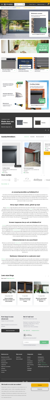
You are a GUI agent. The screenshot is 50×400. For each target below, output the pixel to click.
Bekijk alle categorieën (6, 127)
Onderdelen (29, 368)
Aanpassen (40, 389)
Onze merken (4, 184)
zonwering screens (16, 230)
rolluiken (8, 207)
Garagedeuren (30, 362)
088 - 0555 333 (26, 330)
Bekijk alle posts (10, 278)
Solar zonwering (30, 364)
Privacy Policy (3, 370)
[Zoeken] (23, 4)
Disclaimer (3, 368)
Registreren (18, 357)
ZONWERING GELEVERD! (29, 8)
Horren (28, 366)
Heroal (31, 209)
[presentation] (45, 130)
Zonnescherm (30, 361)
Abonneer (44, 342)
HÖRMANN (29, 370)
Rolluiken (29, 357)
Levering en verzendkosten (6, 359)
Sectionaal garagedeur (29, 168)
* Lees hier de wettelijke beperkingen (29, 345)
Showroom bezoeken (10, 330)
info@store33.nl (35, 330)
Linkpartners (3, 364)
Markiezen (3, 259)
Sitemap (2, 372)
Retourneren (3, 361)
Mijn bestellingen (19, 359)
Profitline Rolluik (6, 168)
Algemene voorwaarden (5, 366)
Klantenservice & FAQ (5, 357)
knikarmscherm (18, 243)
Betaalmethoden (4, 362)
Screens (4, 225)
